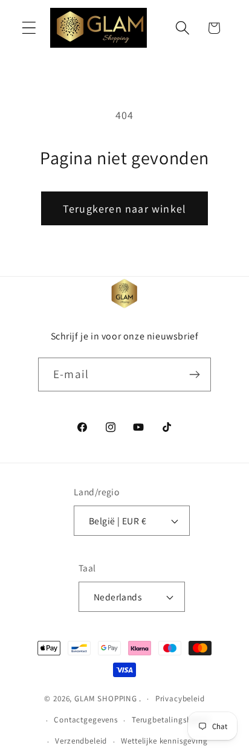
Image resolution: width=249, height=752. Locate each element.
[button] (29, 28)
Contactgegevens (86, 720)
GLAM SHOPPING (105, 698)
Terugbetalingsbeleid (170, 720)
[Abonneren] (194, 374)
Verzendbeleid (81, 741)
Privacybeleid (180, 698)
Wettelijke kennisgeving (164, 741)
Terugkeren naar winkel (124, 209)
